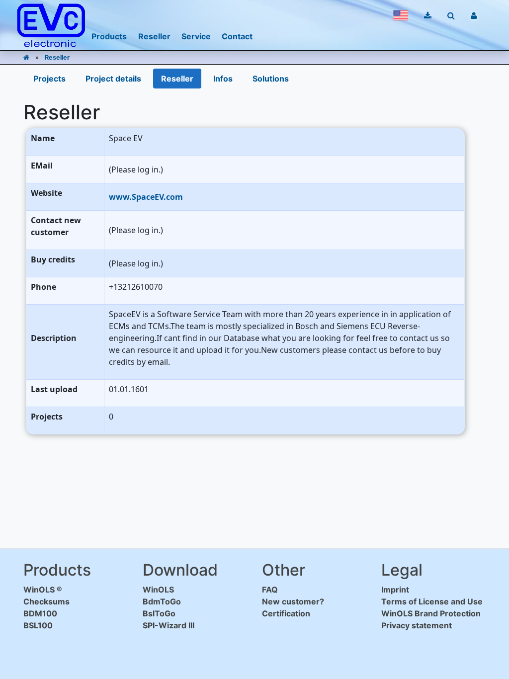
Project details (113, 79)
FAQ (270, 589)
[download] (427, 15)
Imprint (395, 589)
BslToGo (159, 613)
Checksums (46, 601)
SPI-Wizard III (168, 625)
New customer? (293, 601)
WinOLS (158, 589)
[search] (451, 15)
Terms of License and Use (432, 601)
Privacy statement (416, 625)
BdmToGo (162, 601)
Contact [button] (237, 36)
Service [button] (196, 36)
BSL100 (38, 625)
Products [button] (109, 36)
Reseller (57, 57)
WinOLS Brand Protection (431, 613)
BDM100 (40, 613)
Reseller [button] (154, 36)
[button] (400, 15)
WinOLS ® (42, 589)
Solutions (271, 79)
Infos (223, 79)
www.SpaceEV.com (146, 196)
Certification (286, 613)
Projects (49, 79)
